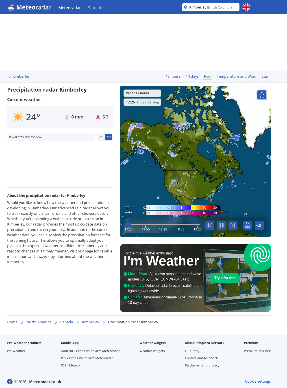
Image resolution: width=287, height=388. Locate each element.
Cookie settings (258, 381)
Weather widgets (152, 351)
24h (109, 137)
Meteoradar (69, 7)
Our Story (192, 351)
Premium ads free (257, 351)
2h (101, 137)
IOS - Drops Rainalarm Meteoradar (87, 358)
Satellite (96, 7)
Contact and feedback (201, 358)
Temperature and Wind (236, 76)
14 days (192, 76)
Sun (265, 76)
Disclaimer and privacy (202, 365)
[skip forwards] (232, 225)
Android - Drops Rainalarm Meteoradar (90, 351)
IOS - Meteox (70, 365)
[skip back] (209, 225)
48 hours (172, 76)
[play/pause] (221, 225)
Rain (207, 76)
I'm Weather (16, 351)
